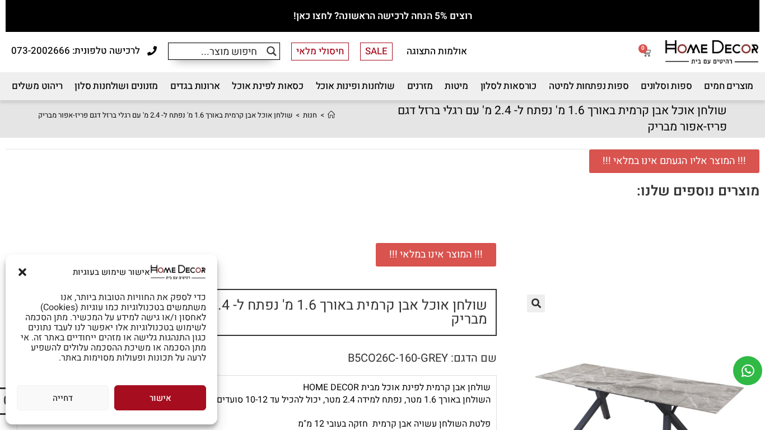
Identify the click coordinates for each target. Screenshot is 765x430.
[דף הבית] (331, 115)
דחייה (63, 398)
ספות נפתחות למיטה (589, 86)
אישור (160, 398)
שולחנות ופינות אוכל (355, 86)
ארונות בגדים (195, 86)
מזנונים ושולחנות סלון (116, 86)
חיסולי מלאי (320, 51)
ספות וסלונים (666, 86)
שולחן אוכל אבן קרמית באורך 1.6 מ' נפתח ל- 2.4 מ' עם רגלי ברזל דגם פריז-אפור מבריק (165, 115)
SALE (376, 51)
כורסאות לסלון (509, 86)
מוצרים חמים (728, 86)
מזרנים (420, 86)
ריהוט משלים (37, 86)
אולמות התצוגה (437, 51)
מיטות (456, 86)
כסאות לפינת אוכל (268, 86)
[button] (22, 272)
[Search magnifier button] (271, 51)
